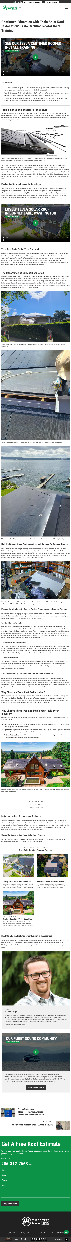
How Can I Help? (58, 1239)
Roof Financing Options (32, 2)
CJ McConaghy (11, 1011)
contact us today (58, 940)
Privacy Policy (39, 1233)
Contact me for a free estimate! (15, 1025)
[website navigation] (66, 8)
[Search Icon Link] (20, 8)
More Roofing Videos (36, 1087)
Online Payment (52, 2)
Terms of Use (47, 1233)
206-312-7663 (13, 943)
